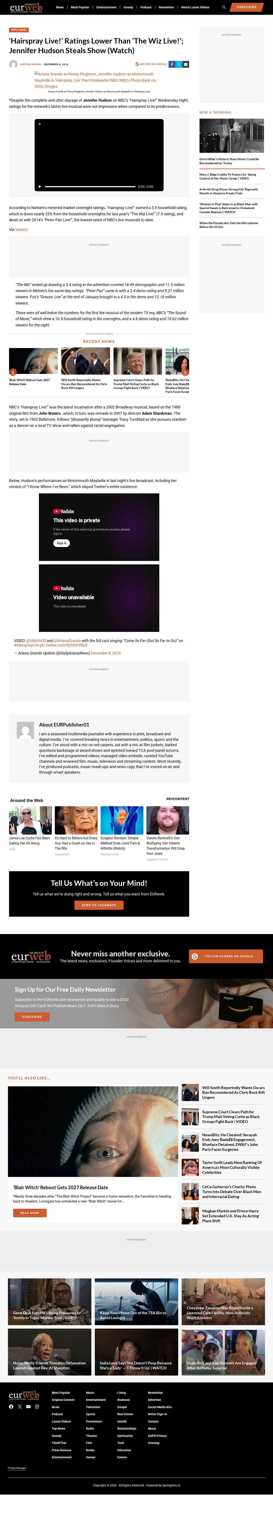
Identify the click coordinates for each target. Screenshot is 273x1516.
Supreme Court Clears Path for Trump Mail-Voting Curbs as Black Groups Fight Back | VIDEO (136, 383)
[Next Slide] (185, 372)
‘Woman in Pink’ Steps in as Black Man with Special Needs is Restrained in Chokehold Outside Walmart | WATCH (228, 208)
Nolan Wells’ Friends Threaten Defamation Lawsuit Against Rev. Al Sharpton (49, 1365)
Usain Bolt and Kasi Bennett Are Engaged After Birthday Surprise (221, 1365)
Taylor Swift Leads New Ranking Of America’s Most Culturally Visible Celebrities (232, 1167)
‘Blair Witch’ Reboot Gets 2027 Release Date (29, 382)
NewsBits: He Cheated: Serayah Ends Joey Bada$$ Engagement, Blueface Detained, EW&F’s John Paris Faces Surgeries (230, 1141)
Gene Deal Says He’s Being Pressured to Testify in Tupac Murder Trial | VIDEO (47, 1315)
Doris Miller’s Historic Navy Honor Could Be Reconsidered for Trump (229, 161)
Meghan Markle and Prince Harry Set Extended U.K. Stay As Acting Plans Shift (230, 1216)
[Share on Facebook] (172, 64)
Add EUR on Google (153, 64)
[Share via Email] (185, 64)
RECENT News (99, 341)
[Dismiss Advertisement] (40, 124)
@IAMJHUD (36, 640)
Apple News (19, 30)
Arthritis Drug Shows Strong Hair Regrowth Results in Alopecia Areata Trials (228, 191)
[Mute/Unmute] (158, 186)
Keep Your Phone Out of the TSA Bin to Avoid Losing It (133, 1315)
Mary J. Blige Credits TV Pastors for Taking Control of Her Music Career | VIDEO (227, 176)
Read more (33, 1213)
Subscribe (32, 1017)
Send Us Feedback (99, 905)
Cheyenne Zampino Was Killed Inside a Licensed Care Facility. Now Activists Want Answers (220, 1312)
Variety (21, 229)
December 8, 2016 (106, 653)
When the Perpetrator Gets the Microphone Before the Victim (228, 225)
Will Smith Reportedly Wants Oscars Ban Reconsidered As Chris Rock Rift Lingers (84, 383)
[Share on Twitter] (178, 64)
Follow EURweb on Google (229, 956)
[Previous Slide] (13, 372)
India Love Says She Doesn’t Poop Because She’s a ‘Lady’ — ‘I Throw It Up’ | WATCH (136, 1365)
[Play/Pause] (39, 186)
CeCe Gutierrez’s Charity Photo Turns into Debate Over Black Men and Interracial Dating (231, 1191)
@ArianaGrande (67, 640)
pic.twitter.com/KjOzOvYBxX (63, 645)
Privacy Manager (17, 1467)
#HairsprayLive (26, 645)
